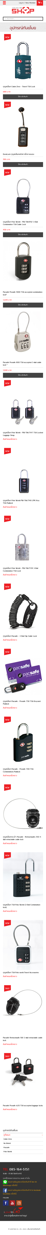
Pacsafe (6, 1147)
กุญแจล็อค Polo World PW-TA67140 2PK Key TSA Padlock (21, 502)
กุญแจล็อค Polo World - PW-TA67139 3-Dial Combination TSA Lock (20, 569)
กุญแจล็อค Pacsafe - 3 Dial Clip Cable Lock (20, 636)
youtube (12, 1203)
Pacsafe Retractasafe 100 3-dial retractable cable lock (22, 1039)
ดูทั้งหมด (7, 1135)
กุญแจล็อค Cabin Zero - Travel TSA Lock (19, 86)
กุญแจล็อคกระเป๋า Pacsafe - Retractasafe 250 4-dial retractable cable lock (22, 838)
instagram (19, 1203)
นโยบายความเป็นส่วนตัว (33, 1229)
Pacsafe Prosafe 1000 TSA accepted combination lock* (22, 293)
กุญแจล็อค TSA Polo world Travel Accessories (21, 972)
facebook (5, 1203)
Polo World (8, 1151)
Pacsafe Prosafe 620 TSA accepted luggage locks (23, 1105)
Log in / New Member (27, 2)
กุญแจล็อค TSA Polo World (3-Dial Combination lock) (21, 906)
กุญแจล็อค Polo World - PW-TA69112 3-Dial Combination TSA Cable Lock (20, 223)
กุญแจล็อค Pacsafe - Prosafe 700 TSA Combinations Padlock (18, 770)
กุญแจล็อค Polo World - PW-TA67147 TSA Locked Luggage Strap (23, 434)
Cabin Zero (8, 1139)
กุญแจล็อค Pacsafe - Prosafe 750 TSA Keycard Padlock (21, 702)
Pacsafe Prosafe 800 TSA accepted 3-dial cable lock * (22, 364)
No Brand (7, 1143)
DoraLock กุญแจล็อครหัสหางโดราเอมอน (18, 154)
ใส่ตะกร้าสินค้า (23, 96)
